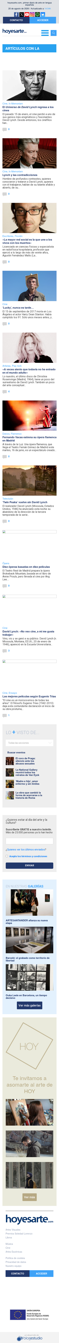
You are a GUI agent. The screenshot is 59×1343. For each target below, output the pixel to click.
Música (9, 1243)
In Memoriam (16, 103)
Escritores (7, 236)
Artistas (6, 365)
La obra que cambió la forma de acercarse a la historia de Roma (29, 795)
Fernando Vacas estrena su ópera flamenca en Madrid (29, 438)
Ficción (18, 236)
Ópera (5, 563)
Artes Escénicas (14, 1251)
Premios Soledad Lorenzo (19, 1233)
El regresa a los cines (28, 108)
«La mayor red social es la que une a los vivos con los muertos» (27, 241)
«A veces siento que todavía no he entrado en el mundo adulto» (29, 370)
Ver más (29, 1197)
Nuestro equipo (13, 1265)
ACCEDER (42, 20)
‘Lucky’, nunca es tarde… (18, 307)
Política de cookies (15, 1258)
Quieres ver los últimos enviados (26, 849)
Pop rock (17, 365)
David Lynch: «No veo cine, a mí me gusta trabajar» (28, 632)
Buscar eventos (16, 752)
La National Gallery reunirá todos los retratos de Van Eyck (27, 772)
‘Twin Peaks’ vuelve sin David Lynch (24, 502)
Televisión (7, 498)
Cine (4, 103)
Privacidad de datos (16, 1262)
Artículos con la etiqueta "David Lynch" (27, 49)
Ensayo (13, 692)
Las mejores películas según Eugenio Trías (29, 696)
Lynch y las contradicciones (19, 175)
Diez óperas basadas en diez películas (26, 567)
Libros (9, 1237)
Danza (6, 433)
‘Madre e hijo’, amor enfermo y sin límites (27, 782)
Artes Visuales (13, 1229)
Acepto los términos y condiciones (28, 856)
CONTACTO (16, 20)
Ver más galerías (30, 1005)
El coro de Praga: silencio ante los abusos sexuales (25, 761)
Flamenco (16, 433)
